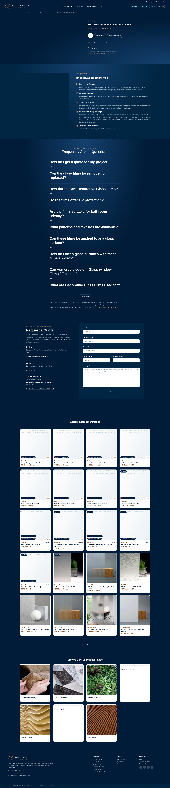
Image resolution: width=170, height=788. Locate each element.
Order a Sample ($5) (115, 35)
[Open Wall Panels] (83, 6)
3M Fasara (43, 13)
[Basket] (163, 6)
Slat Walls (92, 738)
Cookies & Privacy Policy (40, 785)
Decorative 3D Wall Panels (100, 774)
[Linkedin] (152, 767)
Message (86, 366)
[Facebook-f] (140, 767)
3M (89, 21)
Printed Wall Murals (98, 766)
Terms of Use (52, 785)
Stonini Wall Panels (62, 709)
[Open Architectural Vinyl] (73, 6)
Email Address (88, 347)
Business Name (88, 337)
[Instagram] (144, 767)
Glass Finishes (36, 13)
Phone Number (88, 356)
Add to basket (100, 35)
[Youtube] (148, 767)
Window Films (97, 764)
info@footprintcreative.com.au (95, 53)
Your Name (86, 328)
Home (29, 13)
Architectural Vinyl (29, 698)
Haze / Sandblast (51, 13)
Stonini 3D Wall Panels (99, 771)
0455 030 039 (111, 53)
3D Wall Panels (27, 738)
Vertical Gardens (94, 698)
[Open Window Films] (95, 6)
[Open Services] (105, 6)
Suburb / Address (119, 356)
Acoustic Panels (127, 669)
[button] (85, 644)
